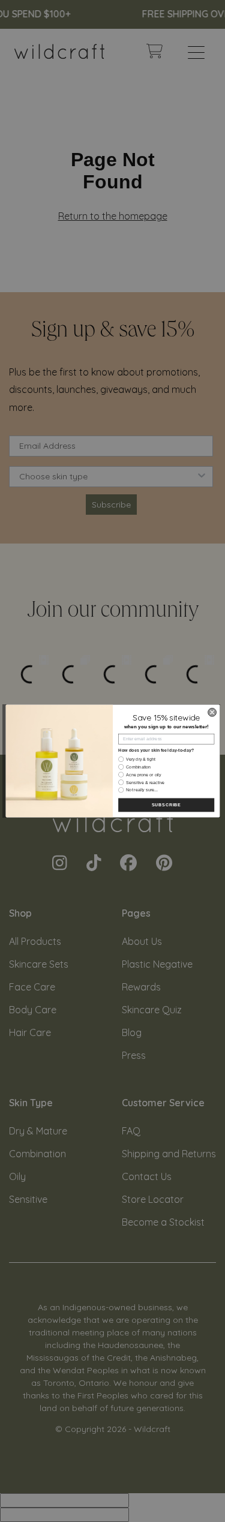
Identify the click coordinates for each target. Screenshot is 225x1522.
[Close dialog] (212, 712)
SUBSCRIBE (165, 805)
